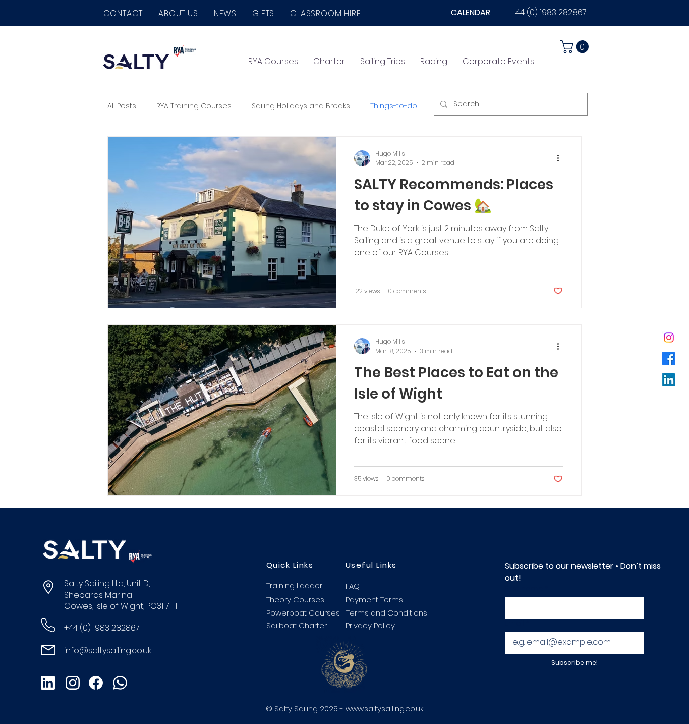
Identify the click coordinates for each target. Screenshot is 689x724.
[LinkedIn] (668, 379)
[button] (178, 13)
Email (517, 623)
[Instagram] (668, 337)
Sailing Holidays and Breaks (301, 106)
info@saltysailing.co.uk (107, 650)
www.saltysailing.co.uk (384, 708)
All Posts (121, 106)
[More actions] (561, 158)
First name (526, 589)
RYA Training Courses (194, 106)
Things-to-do (393, 106)
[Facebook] (668, 358)
